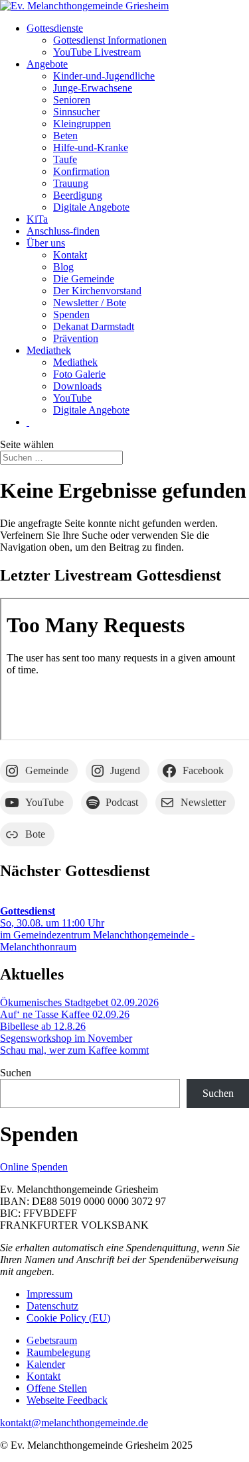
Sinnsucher (76, 111)
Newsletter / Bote (89, 302)
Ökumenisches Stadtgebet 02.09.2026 (79, 1002)
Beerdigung (77, 195)
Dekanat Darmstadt (93, 326)
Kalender (46, 1364)
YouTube (72, 398)
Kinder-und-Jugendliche (104, 76)
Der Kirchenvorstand (97, 290)
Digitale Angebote (91, 207)
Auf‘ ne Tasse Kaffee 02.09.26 (64, 1014)
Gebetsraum (52, 1340)
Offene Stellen (57, 1388)
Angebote (47, 64)
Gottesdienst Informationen (110, 40)
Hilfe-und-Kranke (90, 147)
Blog (63, 266)
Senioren (71, 99)
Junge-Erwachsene (92, 87)
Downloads (77, 386)
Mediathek (49, 350)
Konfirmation (81, 171)
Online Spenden (34, 1166)
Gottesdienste (55, 28)
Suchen (15, 1072)
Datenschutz (52, 1306)
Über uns (46, 243)
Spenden (71, 314)
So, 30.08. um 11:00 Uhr (52, 916)
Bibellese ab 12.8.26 (43, 1026)
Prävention (75, 338)
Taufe (65, 159)
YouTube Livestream (97, 52)
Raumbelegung (58, 1352)
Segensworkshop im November (66, 1038)
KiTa (37, 219)
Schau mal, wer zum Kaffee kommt (74, 1050)
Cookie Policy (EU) (68, 1317)
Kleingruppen (82, 123)
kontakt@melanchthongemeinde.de (74, 1422)
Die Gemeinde (83, 278)
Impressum (49, 1294)
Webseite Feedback (67, 1400)
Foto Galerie (79, 374)
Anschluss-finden (63, 231)
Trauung (70, 183)
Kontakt (70, 254)
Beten (65, 135)
